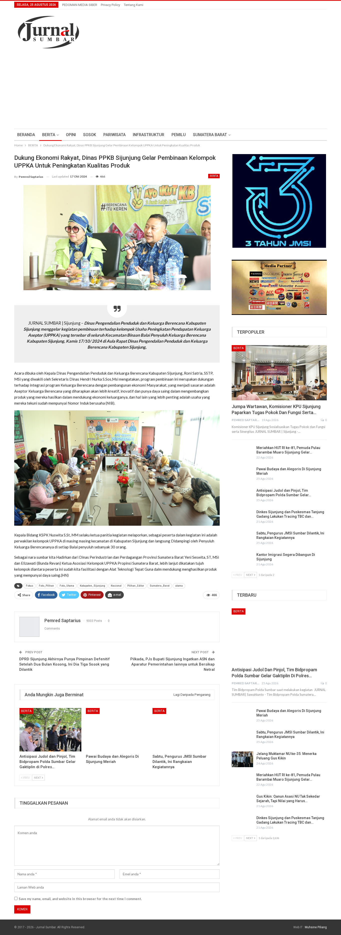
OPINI (71, 134)
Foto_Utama (67, 585)
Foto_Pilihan (46, 585)
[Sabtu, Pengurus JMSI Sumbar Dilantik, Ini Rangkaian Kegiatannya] (183, 729)
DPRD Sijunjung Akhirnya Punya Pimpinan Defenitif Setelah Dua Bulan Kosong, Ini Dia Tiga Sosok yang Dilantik (64, 664)
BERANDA (26, 134)
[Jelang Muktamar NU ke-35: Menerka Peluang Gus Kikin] (242, 759)
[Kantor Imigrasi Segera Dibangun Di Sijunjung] (242, 560)
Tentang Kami (133, 5)
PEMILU (178, 134)
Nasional (116, 585)
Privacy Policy (110, 5)
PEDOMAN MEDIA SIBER (79, 5)
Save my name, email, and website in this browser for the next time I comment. (80, 899)
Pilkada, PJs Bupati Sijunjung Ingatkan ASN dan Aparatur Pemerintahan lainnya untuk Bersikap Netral (172, 664)
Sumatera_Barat (160, 585)
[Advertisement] (170, 86)
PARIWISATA (114, 134)
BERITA (48, 134)
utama (179, 585)
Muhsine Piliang (316, 927)
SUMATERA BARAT (210, 134)
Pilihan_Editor (135, 585)
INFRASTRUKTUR (148, 134)
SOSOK (89, 134)
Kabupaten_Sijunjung (92, 585)
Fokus (29, 585)
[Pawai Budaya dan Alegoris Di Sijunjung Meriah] (117, 729)
